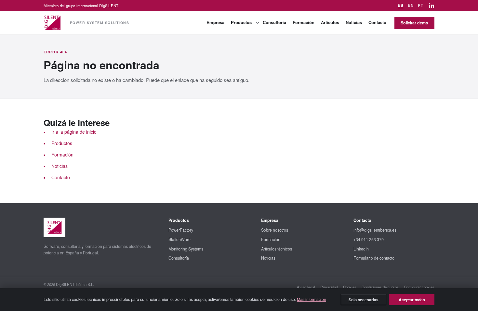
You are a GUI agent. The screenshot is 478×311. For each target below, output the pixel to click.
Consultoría (274, 22)
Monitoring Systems (185, 249)
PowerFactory (180, 230)
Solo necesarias (363, 300)
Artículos (330, 22)
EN (410, 5)
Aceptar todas (412, 300)
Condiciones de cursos (380, 287)
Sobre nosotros (274, 230)
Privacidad (329, 287)
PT (420, 5)
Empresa (215, 22)
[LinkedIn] (431, 5)
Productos (241, 22)
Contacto (377, 22)
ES (400, 5)
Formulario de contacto (373, 258)
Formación (303, 22)
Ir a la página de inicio (74, 131)
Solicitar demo (414, 23)
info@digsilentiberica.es (374, 230)
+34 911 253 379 (368, 239)
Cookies (349, 287)
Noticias (354, 22)
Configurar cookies (419, 287)
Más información (311, 299)
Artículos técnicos (276, 249)
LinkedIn (361, 249)
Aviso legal (306, 287)
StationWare (179, 239)
